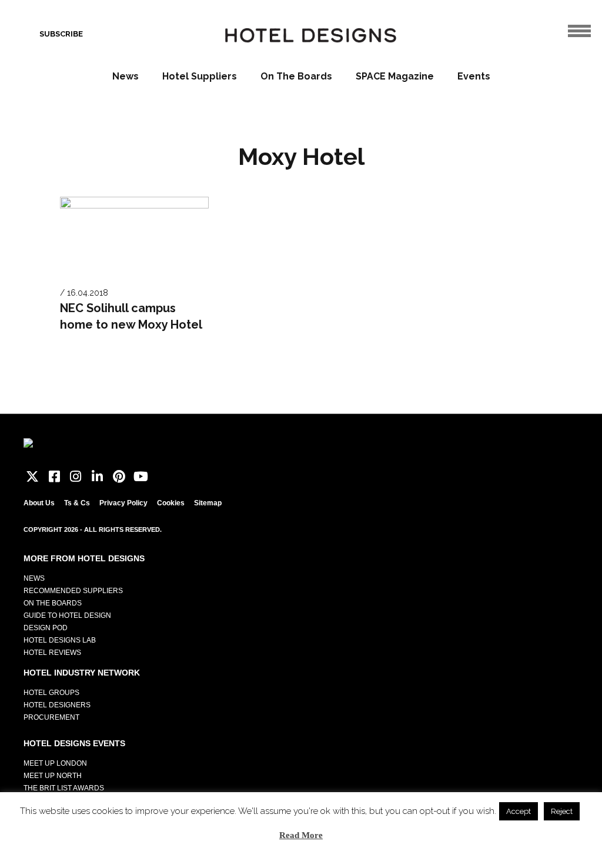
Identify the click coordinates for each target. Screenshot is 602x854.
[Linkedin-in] (97, 477)
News (125, 76)
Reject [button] (562, 811)
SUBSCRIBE (61, 33)
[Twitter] (33, 477)
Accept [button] (518, 811)
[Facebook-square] (54, 477)
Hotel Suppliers (199, 76)
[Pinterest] (119, 477)
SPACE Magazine (395, 76)
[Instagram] (76, 477)
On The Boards (296, 76)
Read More (301, 835)
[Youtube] (141, 477)
